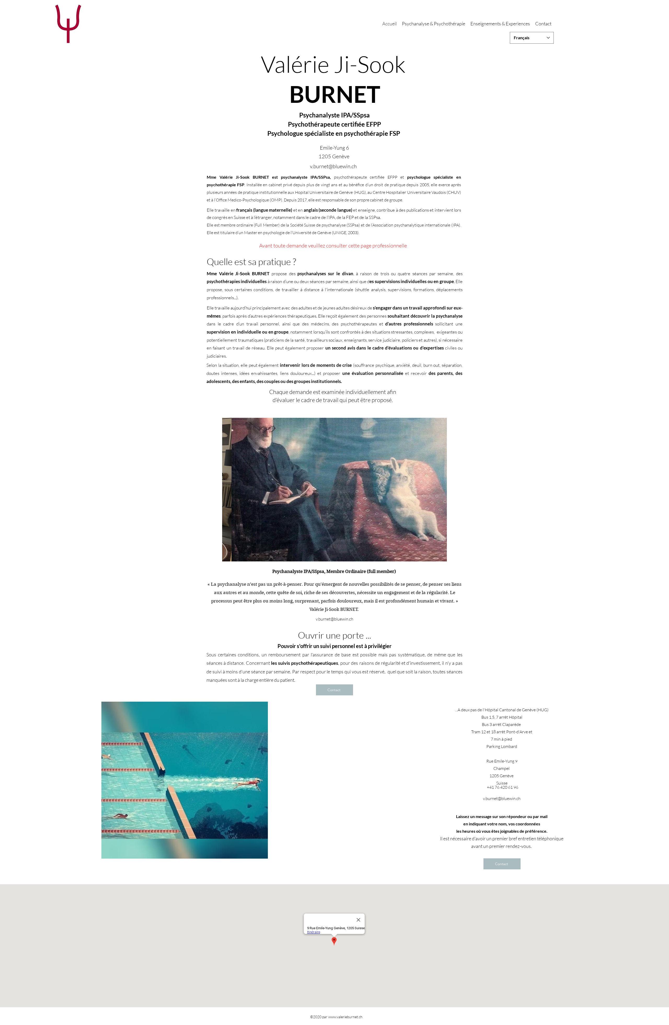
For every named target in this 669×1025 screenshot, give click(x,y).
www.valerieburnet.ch (345, 1017)
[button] (334, 489)
